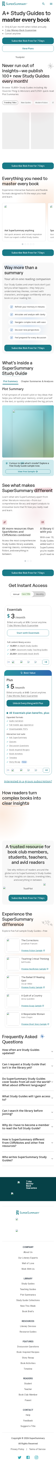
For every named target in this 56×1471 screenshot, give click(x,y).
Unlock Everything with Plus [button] (28, 703)
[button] (43, 4)
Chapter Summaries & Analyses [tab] (37, 381)
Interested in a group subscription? (28, 781)
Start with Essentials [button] (28, 632)
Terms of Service (37, 1449)
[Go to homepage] (14, 4)
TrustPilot (28, 888)
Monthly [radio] (40, 594)
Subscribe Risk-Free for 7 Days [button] (28, 40)
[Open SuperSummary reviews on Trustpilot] (28, 57)
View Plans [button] (28, 48)
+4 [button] (45, 662)
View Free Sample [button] (26, 471)
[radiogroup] (28, 594)
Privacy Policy (17, 1449)
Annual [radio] (21, 594)
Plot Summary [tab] (10, 381)
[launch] (20, 1457)
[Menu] (51, 4)
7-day (20, 30)
